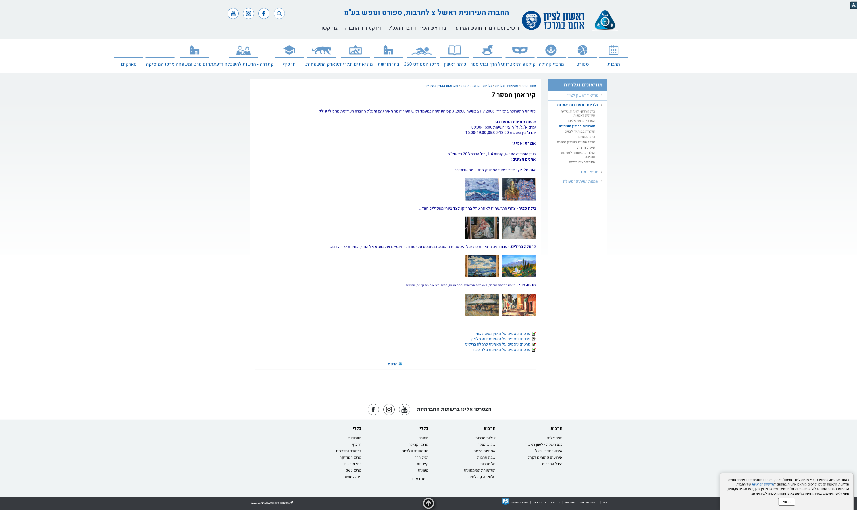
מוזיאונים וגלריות (355, 64)
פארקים (129, 64)
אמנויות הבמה (484, 451)
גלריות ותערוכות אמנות (476, 85)
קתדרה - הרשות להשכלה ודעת (243, 64)
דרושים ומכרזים (349, 451)
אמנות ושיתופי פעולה (580, 181)
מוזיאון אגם (588, 172)
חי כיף (289, 64)
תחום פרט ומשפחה (194, 64)
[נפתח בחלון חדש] (505, 501)
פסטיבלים (554, 438)
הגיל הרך (421, 457)
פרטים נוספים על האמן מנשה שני (504, 334)
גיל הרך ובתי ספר (487, 64)
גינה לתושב (353, 477)
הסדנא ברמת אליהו (581, 120)
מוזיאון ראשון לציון (582, 95)
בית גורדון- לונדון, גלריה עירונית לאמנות (578, 113)
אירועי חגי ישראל (548, 451)
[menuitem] (613, 55)
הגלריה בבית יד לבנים (579, 131)
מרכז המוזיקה (350, 457)
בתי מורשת (388, 64)
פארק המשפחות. (321, 64)
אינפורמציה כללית (582, 162)
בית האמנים (586, 136)
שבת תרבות (486, 457)
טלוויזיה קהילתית (481, 477)
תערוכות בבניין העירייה (441, 85)
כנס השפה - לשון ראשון (543, 444)
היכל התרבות (552, 464)
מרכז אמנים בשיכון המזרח (576, 142)
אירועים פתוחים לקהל (545, 457)
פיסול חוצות (586, 147)
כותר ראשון (455, 64)
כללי (423, 428)
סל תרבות (487, 464)
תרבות (613, 64)
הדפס (392, 364)
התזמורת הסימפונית (479, 470)
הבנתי (786, 501)
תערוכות (355, 438)
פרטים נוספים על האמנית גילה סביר (502, 350)
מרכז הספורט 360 (421, 64)
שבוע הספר (486, 444)
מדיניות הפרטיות (763, 484)
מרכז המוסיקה (160, 64)
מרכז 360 (354, 470)
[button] (279, 13)
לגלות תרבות (485, 438)
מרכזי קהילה (551, 64)
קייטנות (422, 464)
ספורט (582, 64)
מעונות (423, 470)
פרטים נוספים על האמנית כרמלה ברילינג (498, 344)
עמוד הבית (529, 85)
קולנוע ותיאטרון (520, 64)
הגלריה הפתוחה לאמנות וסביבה (578, 155)
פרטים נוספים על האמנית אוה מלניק (501, 339)
